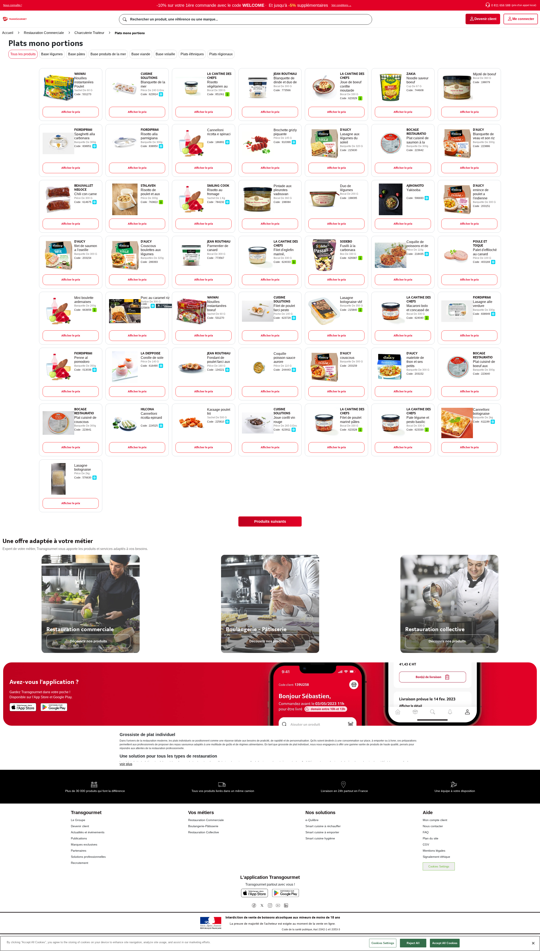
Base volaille (165, 54)
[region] (270, 943)
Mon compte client (435, 820)
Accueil (7, 33)
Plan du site (430, 838)
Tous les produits (23, 54)
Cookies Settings (438, 866)
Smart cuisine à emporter (322, 832)
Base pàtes (76, 54)
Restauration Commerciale (44, 33)
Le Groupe (78, 820)
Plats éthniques (192, 54)
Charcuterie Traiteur (89, 33)
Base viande (140, 54)
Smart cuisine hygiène (320, 838)
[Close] (533, 943)
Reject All (413, 943)
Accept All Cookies (444, 943)
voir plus (126, 764)
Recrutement (79, 863)
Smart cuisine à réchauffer (323, 826)
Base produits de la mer (108, 54)
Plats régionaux (221, 54)
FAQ (426, 832)
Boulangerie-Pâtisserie (203, 826)
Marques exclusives (84, 844)
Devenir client (80, 826)
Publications (79, 838)
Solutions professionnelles (88, 856)
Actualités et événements (87, 832)
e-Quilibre (312, 820)
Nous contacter (433, 826)
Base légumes (52, 54)
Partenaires (78, 850)
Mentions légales (434, 850)
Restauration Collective (203, 832)
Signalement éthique (436, 856)
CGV (426, 844)
